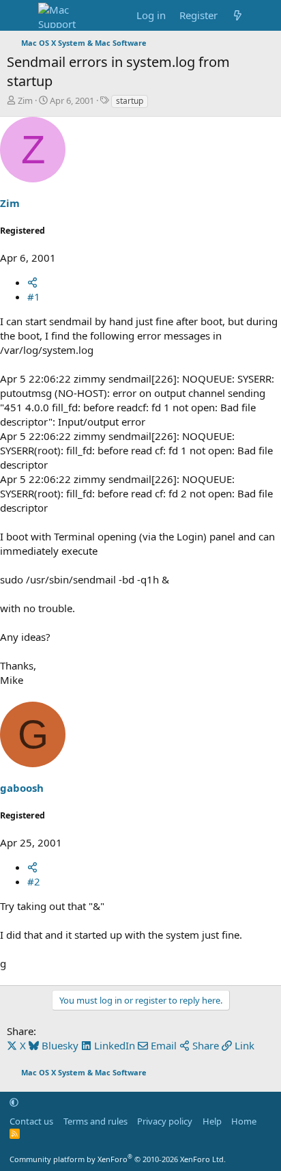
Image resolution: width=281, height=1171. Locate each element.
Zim (25, 100)
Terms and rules (95, 1121)
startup (129, 101)
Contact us (31, 1121)
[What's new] (237, 15)
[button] (14, 1102)
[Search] (265, 15)
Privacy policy (164, 1121)
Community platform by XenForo (118, 1159)
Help (212, 1121)
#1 (33, 296)
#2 (33, 881)
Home (243, 1121)
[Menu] (19, 15)
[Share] (32, 282)
